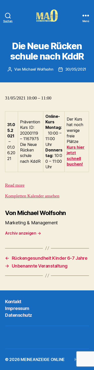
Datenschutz (18, 315)
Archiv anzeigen (23, 233)
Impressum (17, 308)
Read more (15, 185)
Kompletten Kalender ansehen (32, 196)
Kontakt (13, 301)
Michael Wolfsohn (37, 69)
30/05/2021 (75, 69)
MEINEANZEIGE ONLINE (43, 359)
